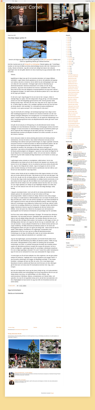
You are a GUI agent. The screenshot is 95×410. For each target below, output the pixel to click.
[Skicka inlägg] (17, 285)
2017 (68, 52)
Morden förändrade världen (73, 92)
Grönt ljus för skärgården (73, 121)
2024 (68, 40)
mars (69, 73)
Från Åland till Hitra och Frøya (74, 116)
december (70, 57)
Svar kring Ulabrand (72, 109)
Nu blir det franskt (76, 167)
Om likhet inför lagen (72, 95)
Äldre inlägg (58, 327)
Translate (76, 247)
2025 (68, 38)
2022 (68, 44)
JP (73, 232)
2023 (68, 42)
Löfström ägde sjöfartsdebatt (74, 126)
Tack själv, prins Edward (73, 76)
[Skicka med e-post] (20, 285)
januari (69, 130)
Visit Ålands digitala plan (73, 75)
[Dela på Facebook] (24, 285)
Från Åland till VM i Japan (73, 125)
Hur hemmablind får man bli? (74, 123)
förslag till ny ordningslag (31, 64)
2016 (68, 54)
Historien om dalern (77, 192)
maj (69, 69)
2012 (68, 136)
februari (70, 129)
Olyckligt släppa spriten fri (73, 87)
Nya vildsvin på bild (77, 207)
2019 (68, 49)
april (69, 71)
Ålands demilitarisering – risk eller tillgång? (23, 372)
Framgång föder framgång (78, 184)
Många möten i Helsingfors (20, 379)
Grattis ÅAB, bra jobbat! (72, 94)
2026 (68, 37)
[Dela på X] (22, 285)
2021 (68, 45)
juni (69, 68)
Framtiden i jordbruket (77, 175)
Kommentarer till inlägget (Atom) (21, 329)
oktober (70, 61)
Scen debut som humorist (73, 102)
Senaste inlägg (11, 327)
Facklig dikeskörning (77, 215)
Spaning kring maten (72, 78)
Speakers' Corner (25, 7)
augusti (70, 64)
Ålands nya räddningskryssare (74, 118)
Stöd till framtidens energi (73, 107)
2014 (68, 133)
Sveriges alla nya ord (77, 151)
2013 (68, 134)
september (70, 63)
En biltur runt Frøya (72, 114)
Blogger (52, 393)
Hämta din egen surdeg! (73, 104)
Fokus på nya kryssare (72, 85)
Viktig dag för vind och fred (73, 106)
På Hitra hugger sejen (72, 111)
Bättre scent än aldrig (72, 100)
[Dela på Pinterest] (25, 285)
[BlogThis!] (21, 285)
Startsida (35, 327)
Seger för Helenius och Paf (73, 90)
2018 (68, 51)
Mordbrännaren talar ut (72, 83)
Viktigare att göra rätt (72, 81)
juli (69, 66)
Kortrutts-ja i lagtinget (72, 99)
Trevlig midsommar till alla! (14, 333)
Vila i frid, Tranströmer (72, 80)
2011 (68, 138)
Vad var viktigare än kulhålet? (79, 159)
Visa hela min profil (70, 239)
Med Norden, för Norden (73, 88)
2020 (68, 47)
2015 (68, 56)
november (70, 59)
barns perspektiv (48, 59)
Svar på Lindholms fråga (73, 120)
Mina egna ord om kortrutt (73, 97)
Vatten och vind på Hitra (73, 113)
